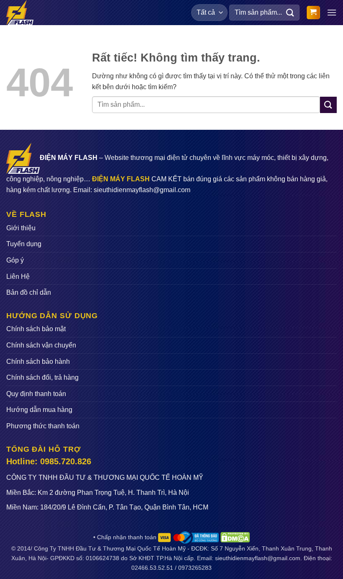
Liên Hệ (18, 276)
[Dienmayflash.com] (22, 12)
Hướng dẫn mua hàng (39, 409)
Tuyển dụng (23, 243)
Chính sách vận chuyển (41, 345)
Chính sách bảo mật (36, 328)
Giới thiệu (21, 228)
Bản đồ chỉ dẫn (28, 292)
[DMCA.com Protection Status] (234, 537)
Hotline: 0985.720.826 (48, 461)
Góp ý (15, 260)
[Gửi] (290, 12)
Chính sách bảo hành (38, 361)
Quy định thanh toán (36, 393)
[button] (313, 13)
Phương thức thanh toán (42, 426)
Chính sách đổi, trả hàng (42, 377)
